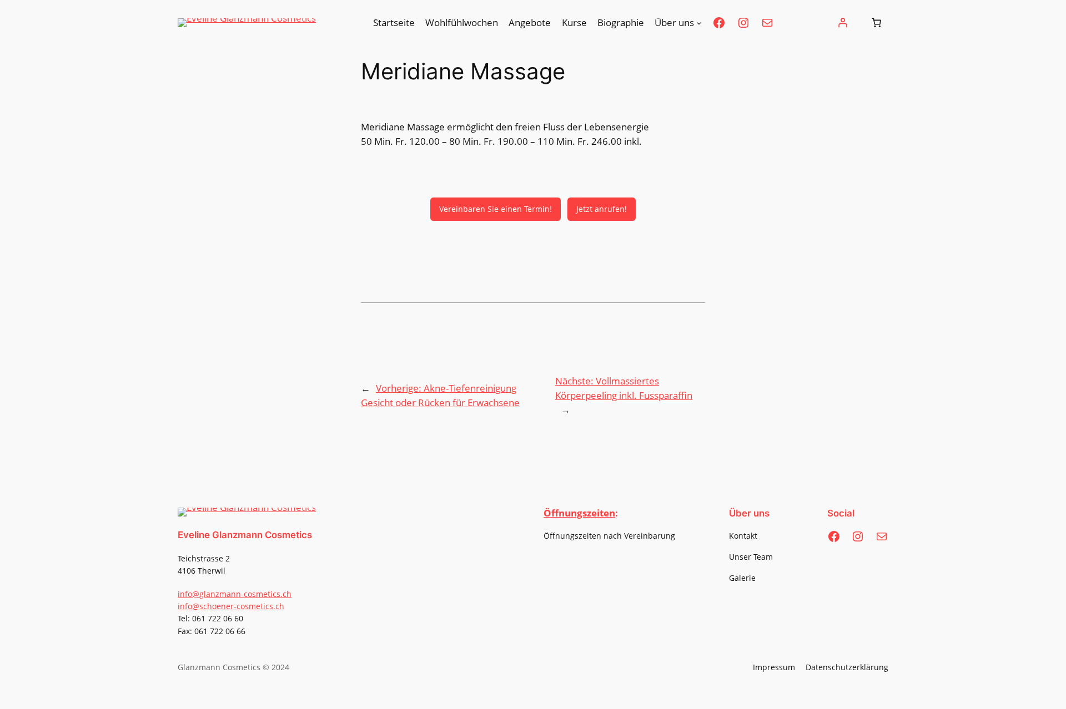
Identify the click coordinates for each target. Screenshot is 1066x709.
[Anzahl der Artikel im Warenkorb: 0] (876, 22)
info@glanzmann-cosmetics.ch (234, 594)
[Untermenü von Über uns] (699, 23)
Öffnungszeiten (579, 513)
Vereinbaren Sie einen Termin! (495, 209)
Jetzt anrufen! (601, 209)
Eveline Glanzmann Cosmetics (245, 534)
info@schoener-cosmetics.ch (231, 606)
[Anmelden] (842, 22)
